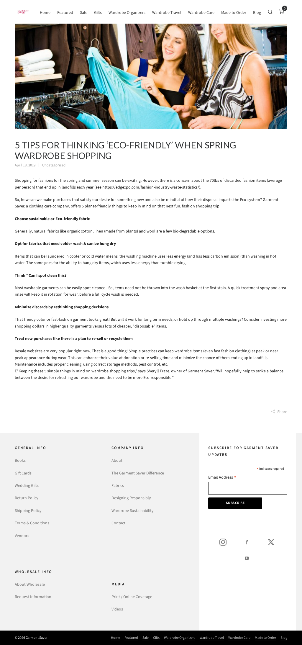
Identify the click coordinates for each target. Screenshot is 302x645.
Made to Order (265, 637)
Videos (117, 609)
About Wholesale (30, 584)
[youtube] (246, 558)
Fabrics (117, 485)
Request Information (33, 597)
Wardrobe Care (239, 637)
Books (20, 460)
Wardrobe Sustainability (132, 510)
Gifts (156, 637)
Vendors (22, 535)
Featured (131, 637)
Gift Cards (23, 473)
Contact (118, 523)
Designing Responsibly (131, 498)
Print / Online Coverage (131, 597)
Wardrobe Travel (212, 637)
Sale (145, 637)
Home (115, 637)
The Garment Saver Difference (137, 473)
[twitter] (271, 542)
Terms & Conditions (32, 523)
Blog (283, 637)
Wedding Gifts (27, 485)
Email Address (222, 478)
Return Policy (26, 498)
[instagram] (223, 542)
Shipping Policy (28, 510)
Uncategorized (53, 165)
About (116, 460)
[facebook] (246, 542)
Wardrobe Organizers (179, 637)
